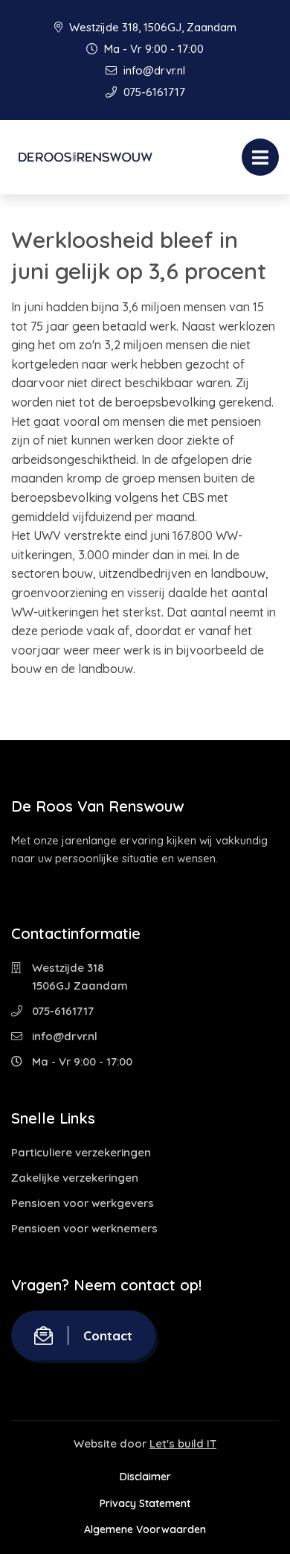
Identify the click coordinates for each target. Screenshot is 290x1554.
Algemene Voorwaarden (145, 1529)
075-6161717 (152, 92)
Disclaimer (145, 1476)
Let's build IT (182, 1443)
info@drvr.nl (152, 70)
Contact (107, 1335)
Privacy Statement (145, 1503)
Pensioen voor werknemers (84, 1228)
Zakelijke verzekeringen (74, 1178)
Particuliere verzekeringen (81, 1152)
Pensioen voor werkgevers (82, 1203)
